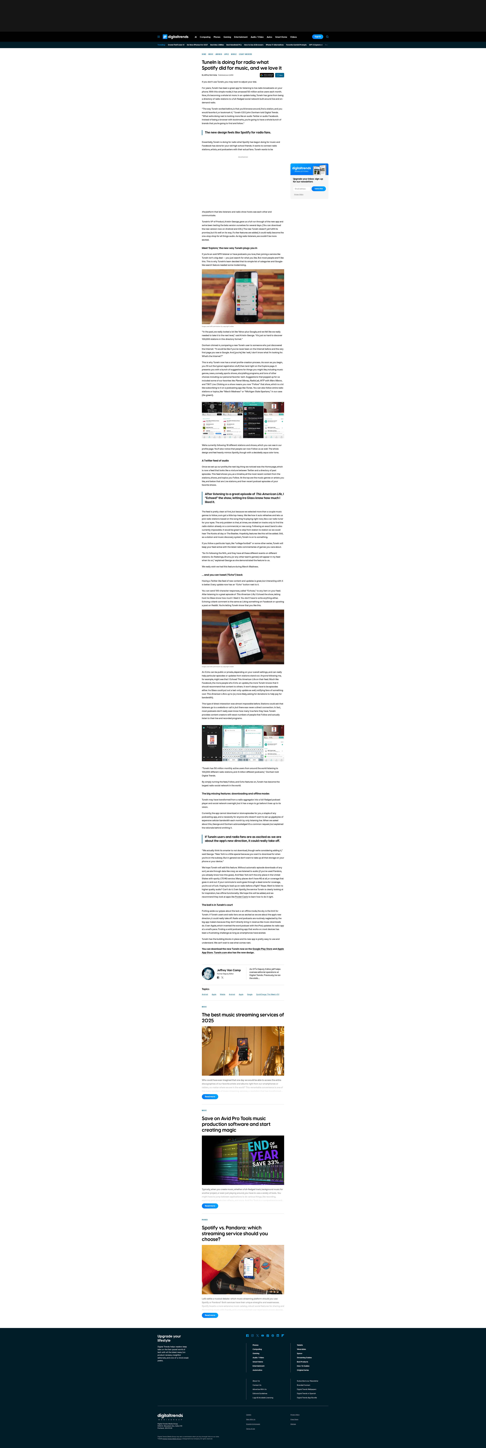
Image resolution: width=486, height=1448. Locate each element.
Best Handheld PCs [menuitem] (234, 45)
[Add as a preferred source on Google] (267, 75)
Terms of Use (250, 1429)
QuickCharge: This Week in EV (267, 994)
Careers (248, 1415)
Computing (257, 1349)
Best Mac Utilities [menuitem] (217, 45)
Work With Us (250, 1419)
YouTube (262, 1335)
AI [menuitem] (196, 37)
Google (249, 994)
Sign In (318, 36)
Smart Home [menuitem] (281, 37)
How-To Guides (303, 1366)
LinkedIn (278, 1335)
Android (205, 994)
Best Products (302, 1362)
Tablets (300, 1345)
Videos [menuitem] (293, 37)
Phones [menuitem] (217, 37)
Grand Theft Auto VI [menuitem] (176, 45)
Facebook (247, 1335)
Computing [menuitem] (205, 37)
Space (299, 1353)
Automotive (257, 1370)
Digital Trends (171, 40)
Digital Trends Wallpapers (306, 1389)
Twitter (257, 1335)
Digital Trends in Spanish (306, 1393)
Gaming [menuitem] (227, 37)
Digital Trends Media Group (172, 1439)
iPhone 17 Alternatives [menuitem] (275, 45)
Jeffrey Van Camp (210, 75)
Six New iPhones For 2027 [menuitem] (197, 45)
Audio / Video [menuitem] (257, 37)
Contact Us (257, 1385)
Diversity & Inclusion (253, 1424)
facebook (218, 978)
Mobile (222, 994)
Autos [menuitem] (269, 37)
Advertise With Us (260, 1389)
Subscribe (319, 189)
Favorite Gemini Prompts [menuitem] (296, 45)
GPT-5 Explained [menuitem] (316, 45)
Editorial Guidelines (260, 1393)
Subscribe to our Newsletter (307, 1381)
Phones (255, 1345)
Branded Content (303, 1385)
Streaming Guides (304, 1357)
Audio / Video (258, 1357)
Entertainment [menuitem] (241, 37)
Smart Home (258, 1362)
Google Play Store (262, 949)
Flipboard (283, 1335)
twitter (222, 978)
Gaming (256, 1353)
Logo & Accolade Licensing (263, 1397)
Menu (159, 37)
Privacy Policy (298, 194)
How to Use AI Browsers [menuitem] (253, 45)
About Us (256, 1381)
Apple (214, 994)
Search (327, 37)
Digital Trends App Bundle (307, 1397)
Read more (210, 1096)
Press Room (294, 1419)
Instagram (252, 1335)
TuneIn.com (220, 952)
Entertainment (258, 1366)
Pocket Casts (241, 896)
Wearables (301, 1349)
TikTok (267, 1335)
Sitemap (293, 1424)
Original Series (303, 1370)
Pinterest (272, 1335)
